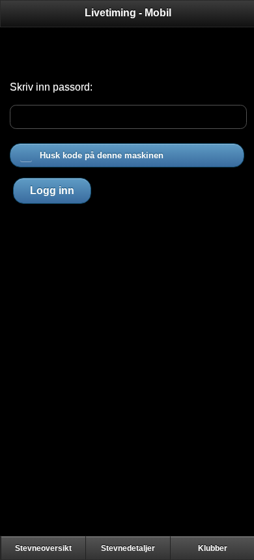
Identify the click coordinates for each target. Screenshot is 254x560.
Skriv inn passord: (51, 86)
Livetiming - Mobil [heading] (128, 12)
